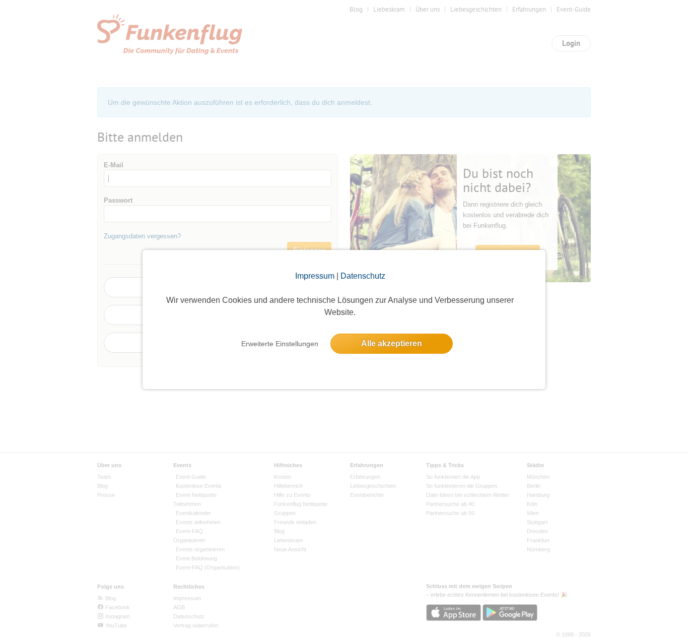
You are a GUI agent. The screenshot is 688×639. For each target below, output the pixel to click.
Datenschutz (362, 276)
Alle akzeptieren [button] (391, 343)
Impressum (314, 276)
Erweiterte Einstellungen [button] (279, 344)
